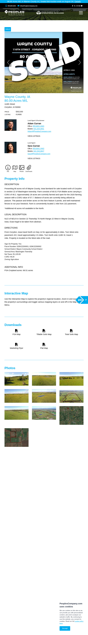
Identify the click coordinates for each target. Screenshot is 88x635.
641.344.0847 (39, 151)
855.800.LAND (38, 126)
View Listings (34, 136)
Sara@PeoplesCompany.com (39, 154)
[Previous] (8, 62)
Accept (65, 628)
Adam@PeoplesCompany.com (39, 131)
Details (78, 1)
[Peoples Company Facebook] (72, 6)
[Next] (80, 62)
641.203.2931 (39, 129)
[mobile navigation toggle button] (80, 12)
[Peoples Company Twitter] (75, 6)
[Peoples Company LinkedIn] (79, 6)
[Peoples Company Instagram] (77, 6)
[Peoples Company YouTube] (81, 6)
